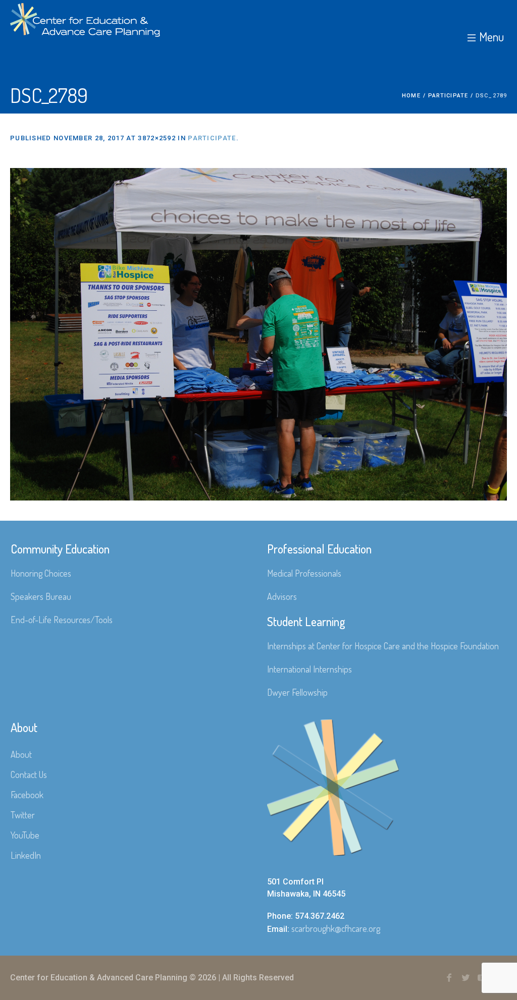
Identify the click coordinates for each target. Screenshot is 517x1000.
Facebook (27, 794)
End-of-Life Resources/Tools (62, 619)
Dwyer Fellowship (297, 692)
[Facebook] (449, 978)
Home (411, 95)
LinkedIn (26, 855)
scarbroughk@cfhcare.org (335, 928)
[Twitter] (465, 978)
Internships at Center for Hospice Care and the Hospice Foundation (383, 645)
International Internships (309, 669)
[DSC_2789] (258, 334)
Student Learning (306, 621)
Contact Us (29, 774)
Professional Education (319, 549)
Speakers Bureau (41, 596)
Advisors (282, 596)
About (21, 754)
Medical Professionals (304, 573)
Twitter (23, 814)
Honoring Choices (41, 573)
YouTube (25, 835)
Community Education (60, 549)
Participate (448, 95)
